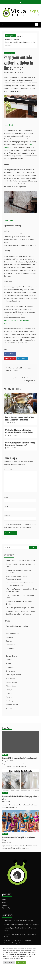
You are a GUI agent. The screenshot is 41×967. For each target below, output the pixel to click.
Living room (10, 693)
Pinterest (10, 358)
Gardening (9, 667)
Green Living (10, 671)
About (4, 902)
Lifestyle (9, 690)
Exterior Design (11, 656)
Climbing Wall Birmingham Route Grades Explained (19, 758)
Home (4, 899)
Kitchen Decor (11, 686)
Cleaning (9, 641)
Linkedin (22, 358)
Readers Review (9, 53)
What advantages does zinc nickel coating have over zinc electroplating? (20, 443)
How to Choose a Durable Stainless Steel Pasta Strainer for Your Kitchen (19, 418)
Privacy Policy (7, 908)
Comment (8, 470)
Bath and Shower (12, 633)
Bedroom (9, 637)
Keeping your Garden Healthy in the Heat (21, 560)
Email (6, 506)
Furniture (9, 660)
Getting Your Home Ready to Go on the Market (21, 924)
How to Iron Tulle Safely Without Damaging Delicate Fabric (20, 797)
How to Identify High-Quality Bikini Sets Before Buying (18, 838)
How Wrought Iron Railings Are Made (20, 608)
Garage (8, 663)
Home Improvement (13, 675)
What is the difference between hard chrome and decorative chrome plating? (19, 431)
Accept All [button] (21, 962)
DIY (7, 652)
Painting (9, 697)
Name (6, 497)
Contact (5, 905)
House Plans (10, 678)
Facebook (10, 354)
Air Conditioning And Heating (17, 626)
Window (9, 708)
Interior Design (11, 682)
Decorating (10, 648)
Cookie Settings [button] (9, 962)
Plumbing (9, 701)
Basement (10, 630)
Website (7, 515)
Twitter (23, 354)
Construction (10, 645)
